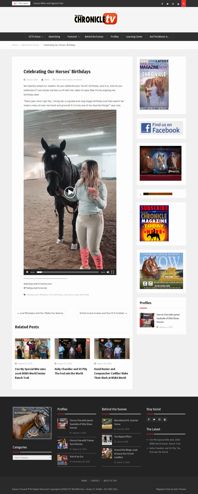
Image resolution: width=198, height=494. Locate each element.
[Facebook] (162, 4)
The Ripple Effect (122, 436)
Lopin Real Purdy (82, 294)
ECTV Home (34, 36)
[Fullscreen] (112, 272)
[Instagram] (173, 4)
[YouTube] (178, 4)
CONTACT (95, 481)
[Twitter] (167, 4)
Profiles (115, 36)
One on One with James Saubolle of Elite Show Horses (168, 318)
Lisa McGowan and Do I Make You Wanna (41, 313)
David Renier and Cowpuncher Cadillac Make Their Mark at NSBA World (111, 373)
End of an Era (76, 456)
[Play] (27, 272)
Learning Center (134, 36)
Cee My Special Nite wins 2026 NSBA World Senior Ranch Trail (30, 373)
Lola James (68, 294)
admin (46, 79)
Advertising (54, 36)
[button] (70, 192)
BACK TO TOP (110, 481)
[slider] (68, 272)
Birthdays (44, 294)
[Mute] (108, 272)
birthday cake (33, 294)
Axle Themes (180, 489)
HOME (84, 481)
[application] (70, 192)
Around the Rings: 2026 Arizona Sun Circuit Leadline (125, 453)
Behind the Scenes (94, 36)
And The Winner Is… (159, 36)
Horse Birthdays (56, 294)
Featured (72, 36)
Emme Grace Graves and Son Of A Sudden (102, 313)
